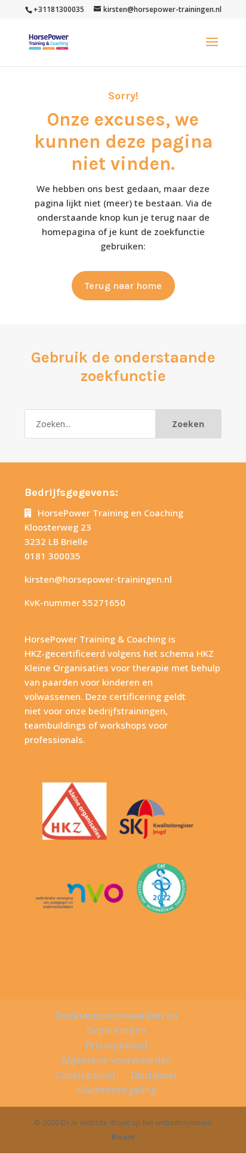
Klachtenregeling (116, 1090)
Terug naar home (123, 285)
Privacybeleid (116, 1045)
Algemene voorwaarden (117, 1060)
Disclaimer (154, 1075)
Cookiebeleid (85, 1075)
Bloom (123, 1137)
